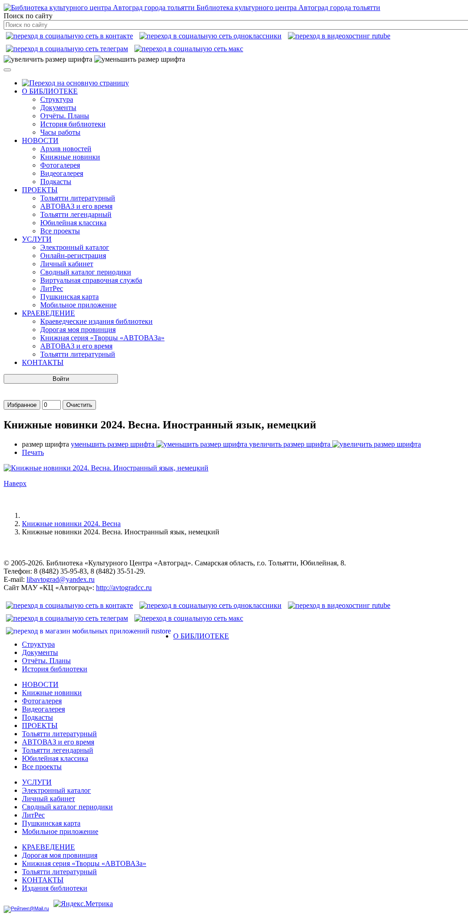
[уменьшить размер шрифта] (139, 59)
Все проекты (60, 231)
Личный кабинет (66, 264)
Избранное (22, 404)
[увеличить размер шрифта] (48, 59)
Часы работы (60, 132)
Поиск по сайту (28, 16)
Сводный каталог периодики (85, 272)
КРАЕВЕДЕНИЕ (48, 313)
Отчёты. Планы (64, 116)
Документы (58, 107)
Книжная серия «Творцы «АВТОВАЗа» (102, 338)
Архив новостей (65, 149)
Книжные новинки (70, 157)
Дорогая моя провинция (78, 329)
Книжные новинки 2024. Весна (71, 524)
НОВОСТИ (40, 140)
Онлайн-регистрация (73, 255)
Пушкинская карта (69, 297)
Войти (61, 378)
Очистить (79, 404)
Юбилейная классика (73, 223)
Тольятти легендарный (76, 214)
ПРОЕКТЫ (40, 190)
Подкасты (55, 181)
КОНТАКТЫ (43, 362)
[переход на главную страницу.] (75, 83)
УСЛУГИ (37, 239)
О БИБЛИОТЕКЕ (50, 91)
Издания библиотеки (54, 888)
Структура (56, 99)
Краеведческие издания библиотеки (96, 321)
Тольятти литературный (77, 198)
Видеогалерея (61, 173)
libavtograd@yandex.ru (61, 579)
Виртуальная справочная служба (91, 280)
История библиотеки (73, 124)
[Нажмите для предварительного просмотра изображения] (106, 468)
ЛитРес (51, 288)
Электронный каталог (74, 247)
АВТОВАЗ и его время (76, 206)
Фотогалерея (60, 165)
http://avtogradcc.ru (124, 587)
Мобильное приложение (78, 305)
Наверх (15, 483)
